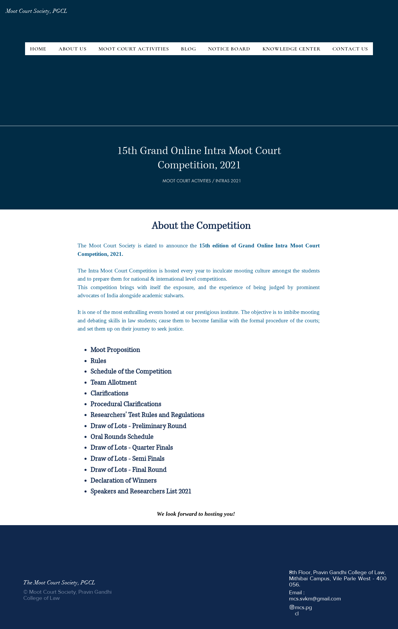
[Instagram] (292, 607)
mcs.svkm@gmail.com (315, 598)
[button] (72, 48)
